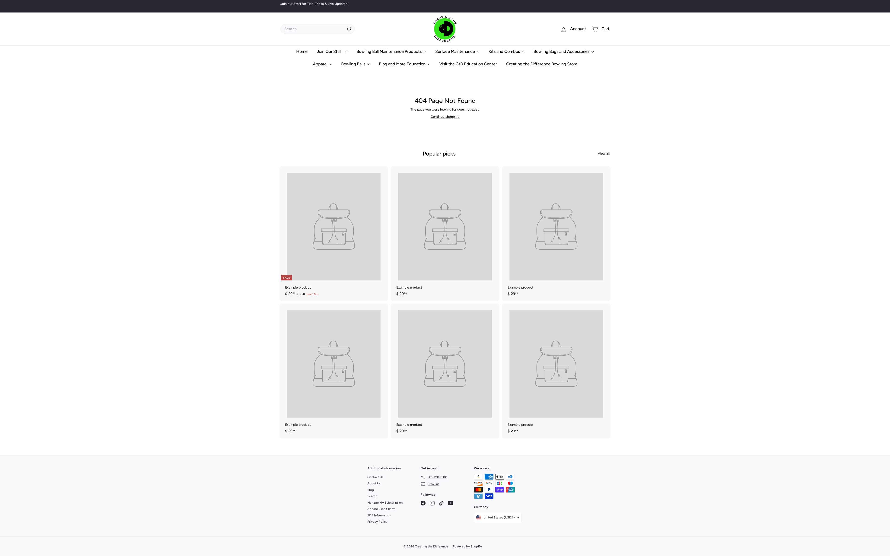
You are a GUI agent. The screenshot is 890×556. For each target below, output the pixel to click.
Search (372, 496)
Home (302, 51)
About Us (374, 483)
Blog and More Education (402, 64)
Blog (370, 490)
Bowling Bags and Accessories (562, 51)
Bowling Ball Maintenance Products (389, 51)
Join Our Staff (330, 51)
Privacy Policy (377, 521)
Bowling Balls (353, 64)
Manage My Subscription (385, 502)
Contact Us (375, 477)
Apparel (320, 64)
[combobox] (317, 29)
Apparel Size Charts (381, 509)
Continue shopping (445, 117)
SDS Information (379, 515)
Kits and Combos (505, 51)
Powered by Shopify (467, 546)
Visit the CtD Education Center (468, 64)
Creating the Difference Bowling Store (541, 64)
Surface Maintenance (455, 51)
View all (604, 154)
